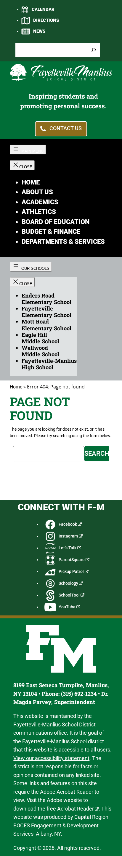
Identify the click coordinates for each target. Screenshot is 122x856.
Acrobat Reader (75, 809)
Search (96, 453)
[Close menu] (22, 165)
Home (16, 387)
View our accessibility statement (51, 758)
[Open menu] (28, 149)
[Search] (93, 50)
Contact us (65, 128)
